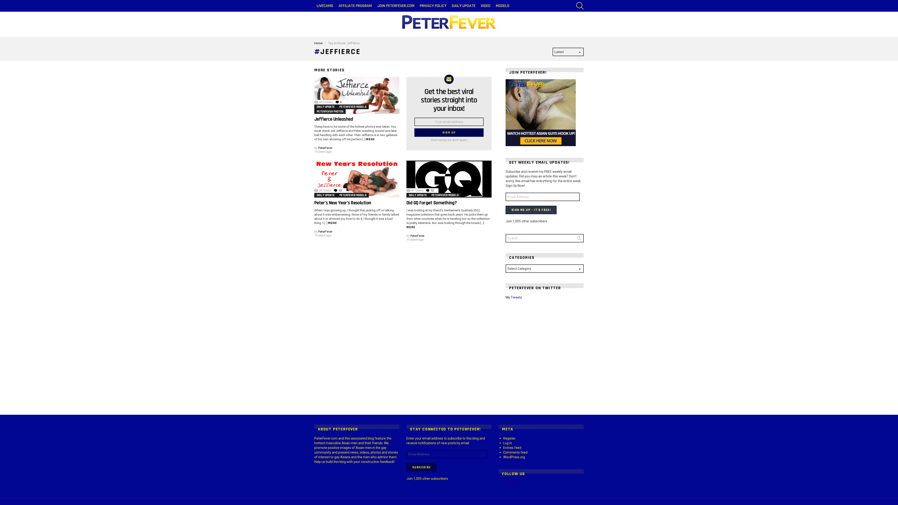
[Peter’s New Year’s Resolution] (356, 179)
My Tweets (514, 297)
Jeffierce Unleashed (333, 119)
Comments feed (515, 452)
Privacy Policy (433, 5)
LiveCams (325, 5)
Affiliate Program (355, 5)
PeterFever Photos (330, 111)
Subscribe (421, 467)
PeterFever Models (352, 107)
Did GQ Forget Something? (431, 203)
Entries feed (512, 448)
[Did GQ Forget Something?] (449, 179)
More (370, 139)
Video (485, 5)
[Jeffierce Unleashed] (356, 95)
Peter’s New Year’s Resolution (342, 203)
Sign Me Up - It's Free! (531, 210)
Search (579, 239)
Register (509, 438)
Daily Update (463, 5)
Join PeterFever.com (395, 5)
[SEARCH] (580, 6)
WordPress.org (514, 457)
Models (502, 5)
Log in (507, 443)
